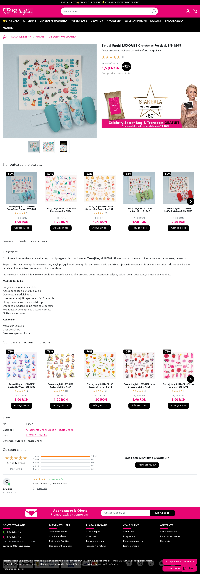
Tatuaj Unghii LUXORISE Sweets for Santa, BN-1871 (100, 208)
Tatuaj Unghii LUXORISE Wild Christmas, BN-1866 (60, 210)
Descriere (8, 241)
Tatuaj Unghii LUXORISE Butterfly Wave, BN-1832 (21, 385)
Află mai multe (110, 564)
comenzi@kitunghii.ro (16, 546)
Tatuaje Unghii (65, 430)
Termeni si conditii (58, 532)
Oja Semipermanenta (53, 21)
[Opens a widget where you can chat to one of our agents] (188, 568)
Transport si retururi (96, 546)
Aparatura (114, 21)
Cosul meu (91, 536)
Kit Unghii (29, 21)
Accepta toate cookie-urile (180, 561)
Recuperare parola (133, 541)
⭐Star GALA (11, 21)
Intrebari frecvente (170, 536)
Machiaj (8, 28)
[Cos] (195, 11)
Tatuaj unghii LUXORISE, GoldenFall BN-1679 (61, 385)
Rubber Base (79, 21)
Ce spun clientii (39, 241)
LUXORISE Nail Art (21, 37)
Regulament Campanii (60, 546)
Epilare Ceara (174, 21)
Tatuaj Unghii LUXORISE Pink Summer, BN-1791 (178, 385)
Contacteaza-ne (168, 532)
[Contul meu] (188, 11)
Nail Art (155, 21)
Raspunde (42, 489)
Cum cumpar (93, 532)
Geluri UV (97, 21)
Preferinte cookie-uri (13, 569)
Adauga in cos (21, 228)
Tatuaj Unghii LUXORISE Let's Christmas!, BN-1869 (178, 210)
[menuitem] (33, 146)
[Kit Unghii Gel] (18, 11)
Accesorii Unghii (136, 21)
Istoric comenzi (131, 546)
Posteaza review (147, 465)
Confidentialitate (57, 536)
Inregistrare (129, 536)
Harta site (165, 541)
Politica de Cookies (59, 541)
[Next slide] (190, 201)
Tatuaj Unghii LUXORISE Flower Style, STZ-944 (100, 385)
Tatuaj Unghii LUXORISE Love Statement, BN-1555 (139, 385)
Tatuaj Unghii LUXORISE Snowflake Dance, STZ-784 (21, 208)
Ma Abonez (162, 513)
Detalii (22, 241)
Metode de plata (95, 541)
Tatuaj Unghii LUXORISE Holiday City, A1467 (139, 210)
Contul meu (129, 532)
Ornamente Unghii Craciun (62, 37)
